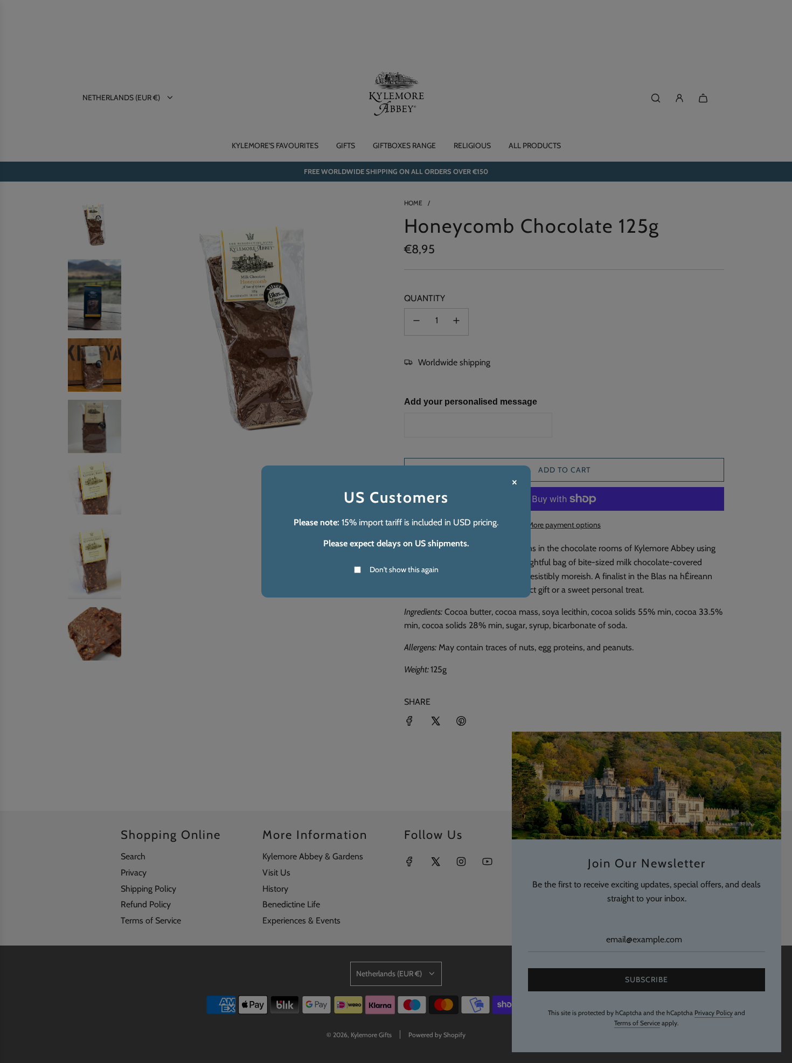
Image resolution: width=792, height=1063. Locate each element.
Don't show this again (404, 569)
